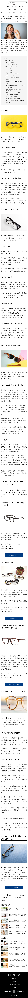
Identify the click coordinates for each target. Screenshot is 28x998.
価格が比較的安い (9, 72)
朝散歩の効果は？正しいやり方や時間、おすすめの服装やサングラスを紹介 (17, 959)
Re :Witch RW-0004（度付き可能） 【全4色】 (15, 85)
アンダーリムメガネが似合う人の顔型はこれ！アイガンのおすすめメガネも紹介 (17, 932)
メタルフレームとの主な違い (12, 64)
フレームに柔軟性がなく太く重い (13, 77)
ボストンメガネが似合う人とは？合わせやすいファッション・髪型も (17, 926)
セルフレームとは (9, 60)
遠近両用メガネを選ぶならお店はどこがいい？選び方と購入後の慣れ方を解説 (17, 954)
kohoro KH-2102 (9, 87)
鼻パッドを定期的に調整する (12, 94)
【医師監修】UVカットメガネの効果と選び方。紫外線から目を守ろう (18, 965)
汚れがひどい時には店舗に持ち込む (13, 98)
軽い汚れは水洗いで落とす (11, 96)
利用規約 (14, 981)
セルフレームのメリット (11, 66)
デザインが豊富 (9, 70)
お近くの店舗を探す (14, 887)
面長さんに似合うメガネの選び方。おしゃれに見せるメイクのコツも (17, 909)
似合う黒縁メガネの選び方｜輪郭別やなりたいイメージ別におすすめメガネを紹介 (17, 915)
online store (20, 992)
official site (7, 992)
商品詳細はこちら (14, 555)
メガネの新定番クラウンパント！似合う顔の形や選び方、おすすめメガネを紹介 (17, 920)
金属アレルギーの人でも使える (12, 73)
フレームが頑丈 (9, 68)
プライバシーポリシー (14, 984)
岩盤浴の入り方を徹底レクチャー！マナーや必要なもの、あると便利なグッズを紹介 (17, 948)
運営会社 (14, 978)
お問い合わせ (14, 987)
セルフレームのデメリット (11, 75)
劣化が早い (8, 79)
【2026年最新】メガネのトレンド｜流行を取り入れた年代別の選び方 (17, 942)
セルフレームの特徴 (10, 62)
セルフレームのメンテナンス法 (12, 92)
